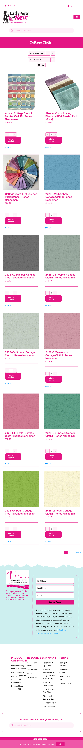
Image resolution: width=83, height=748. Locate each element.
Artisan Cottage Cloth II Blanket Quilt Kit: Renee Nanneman (18, 116)
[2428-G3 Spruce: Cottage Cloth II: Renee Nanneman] (62, 411)
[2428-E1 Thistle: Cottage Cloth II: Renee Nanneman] (21, 411)
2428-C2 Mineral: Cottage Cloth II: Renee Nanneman (20, 276)
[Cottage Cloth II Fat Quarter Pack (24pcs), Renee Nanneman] (21, 172)
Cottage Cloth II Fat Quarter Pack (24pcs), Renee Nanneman (21, 196)
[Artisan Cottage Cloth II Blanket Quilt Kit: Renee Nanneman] (21, 92)
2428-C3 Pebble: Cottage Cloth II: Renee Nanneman (60, 276)
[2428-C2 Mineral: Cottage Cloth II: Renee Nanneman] (21, 253)
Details (8, 147)
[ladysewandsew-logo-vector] (16, 11)
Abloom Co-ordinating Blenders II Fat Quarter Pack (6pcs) (61, 116)
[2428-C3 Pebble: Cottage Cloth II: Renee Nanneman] (62, 253)
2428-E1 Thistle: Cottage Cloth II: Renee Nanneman (20, 434)
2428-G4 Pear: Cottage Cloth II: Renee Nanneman (20, 512)
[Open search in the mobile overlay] (41, 30)
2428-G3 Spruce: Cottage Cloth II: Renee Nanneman (60, 434)
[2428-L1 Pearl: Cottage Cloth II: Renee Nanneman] (62, 489)
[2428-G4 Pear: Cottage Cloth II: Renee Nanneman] (21, 489)
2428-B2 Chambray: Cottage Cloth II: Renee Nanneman (58, 196)
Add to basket (11, 140)
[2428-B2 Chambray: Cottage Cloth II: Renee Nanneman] (62, 172)
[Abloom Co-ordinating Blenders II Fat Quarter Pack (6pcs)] (62, 92)
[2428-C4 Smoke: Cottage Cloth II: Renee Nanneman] (21, 331)
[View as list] (43, 65)
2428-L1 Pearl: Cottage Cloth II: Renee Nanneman (60, 512)
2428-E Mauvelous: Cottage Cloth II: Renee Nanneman (58, 355)
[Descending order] (53, 53)
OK (60, 744)
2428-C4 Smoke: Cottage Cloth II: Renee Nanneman (20, 354)
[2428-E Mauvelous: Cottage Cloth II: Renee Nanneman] (62, 331)
